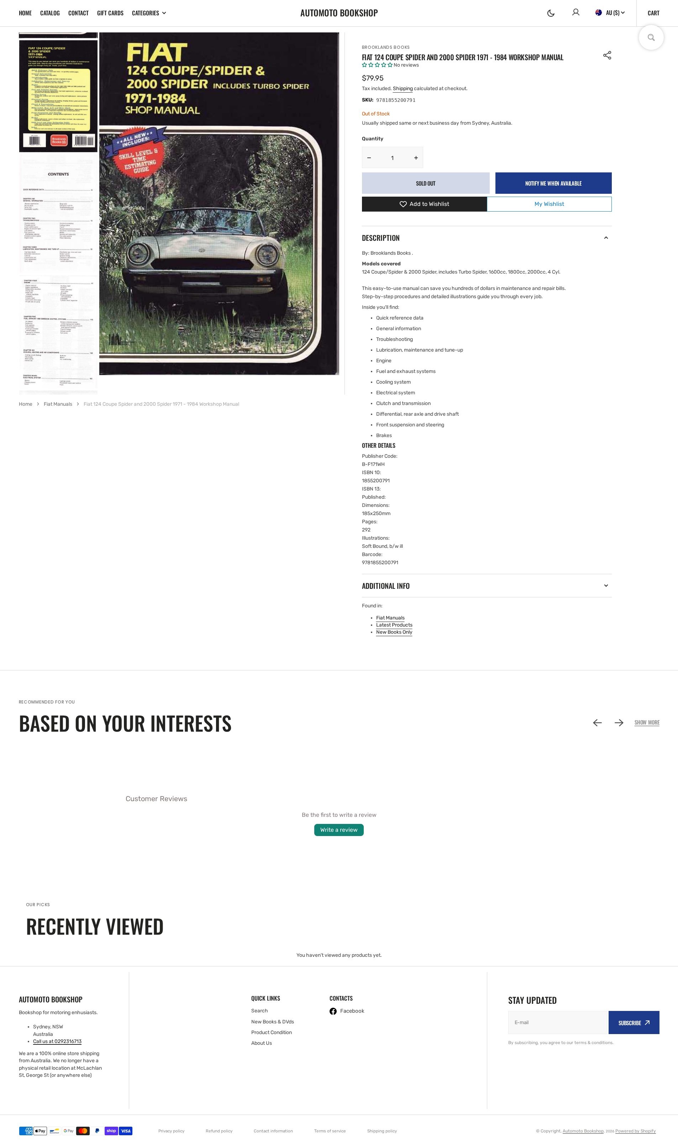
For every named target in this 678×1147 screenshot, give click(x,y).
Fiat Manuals (390, 618)
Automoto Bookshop (583, 1130)
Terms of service (330, 1130)
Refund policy (219, 1130)
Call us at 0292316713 (57, 1041)
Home (25, 13)
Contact (78, 13)
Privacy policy (171, 1130)
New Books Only (394, 632)
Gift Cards (110, 13)
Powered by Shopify (635, 1130)
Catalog (50, 13)
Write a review (339, 829)
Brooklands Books (386, 47)
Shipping (403, 88)
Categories (145, 13)
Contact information (273, 1130)
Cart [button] (653, 13)
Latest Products (394, 625)
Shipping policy (382, 1130)
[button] (551, 13)
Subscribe (630, 1023)
